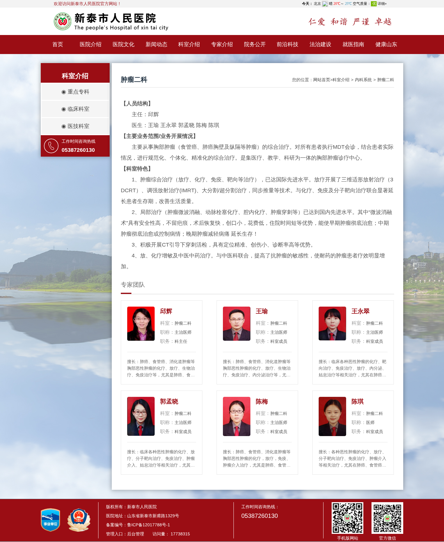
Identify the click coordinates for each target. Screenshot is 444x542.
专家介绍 (222, 44)
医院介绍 (90, 44)
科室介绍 (189, 44)
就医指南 (353, 44)
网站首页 (321, 79)
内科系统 (363, 79)
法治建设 (320, 44)
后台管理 (135, 533)
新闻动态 (156, 44)
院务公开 (255, 44)
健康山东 (386, 44)
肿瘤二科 (385, 79)
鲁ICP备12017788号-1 (148, 524)
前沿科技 (287, 44)
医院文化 (123, 44)
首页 (57, 44)
